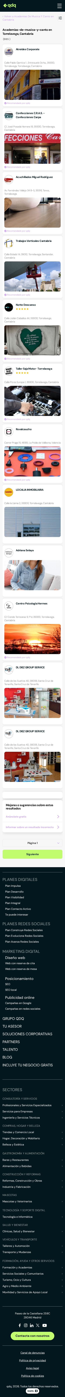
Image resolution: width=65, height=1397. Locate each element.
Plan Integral (12, 903)
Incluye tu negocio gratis (27, 1065)
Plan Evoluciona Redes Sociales (24, 936)
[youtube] (44, 1326)
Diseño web (15, 958)
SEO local (11, 990)
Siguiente (32, 854)
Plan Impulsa (13, 886)
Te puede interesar (16, 914)
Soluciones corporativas (27, 1034)
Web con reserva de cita (20, 963)
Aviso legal (32, 1368)
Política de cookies (32, 1376)
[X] (38, 1326)
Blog (7, 1057)
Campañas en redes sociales (22, 1008)
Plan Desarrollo (14, 891)
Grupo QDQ (13, 1018)
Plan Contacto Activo (18, 909)
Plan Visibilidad (14, 897)
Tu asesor (12, 1026)
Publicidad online (19, 997)
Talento (10, 1049)
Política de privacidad (32, 1360)
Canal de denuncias (32, 1353)
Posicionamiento (19, 979)
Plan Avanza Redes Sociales (22, 941)
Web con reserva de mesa (21, 969)
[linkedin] (32, 1326)
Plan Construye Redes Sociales (24, 930)
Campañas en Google (18, 1003)
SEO (7, 984)
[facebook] (20, 1326)
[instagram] (26, 1326)
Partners (11, 1041)
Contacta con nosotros (33, 1336)
